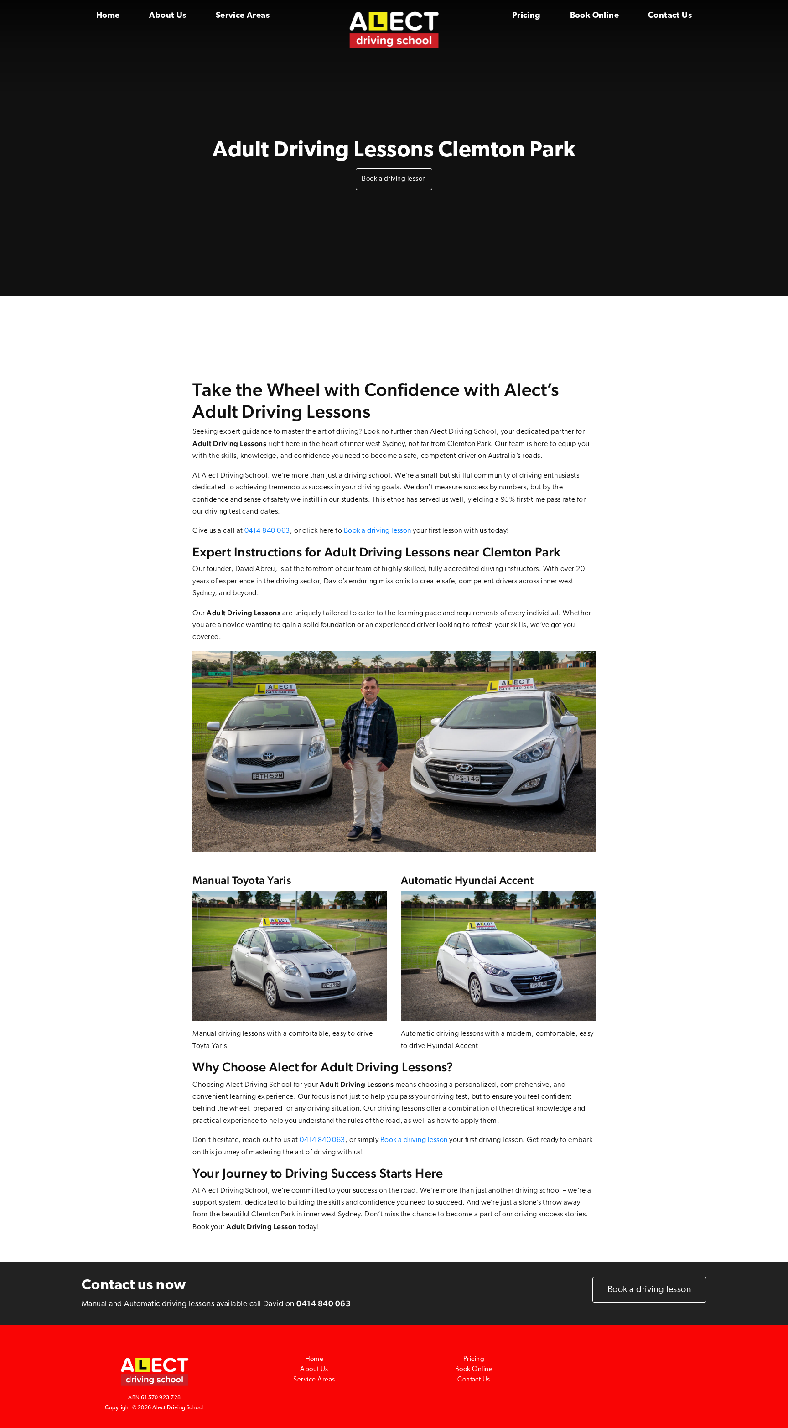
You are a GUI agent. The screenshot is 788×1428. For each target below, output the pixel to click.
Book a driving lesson (394, 179)
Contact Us (670, 15)
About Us (168, 15)
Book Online (594, 15)
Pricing (526, 15)
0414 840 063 (267, 531)
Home (108, 15)
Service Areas (243, 15)
